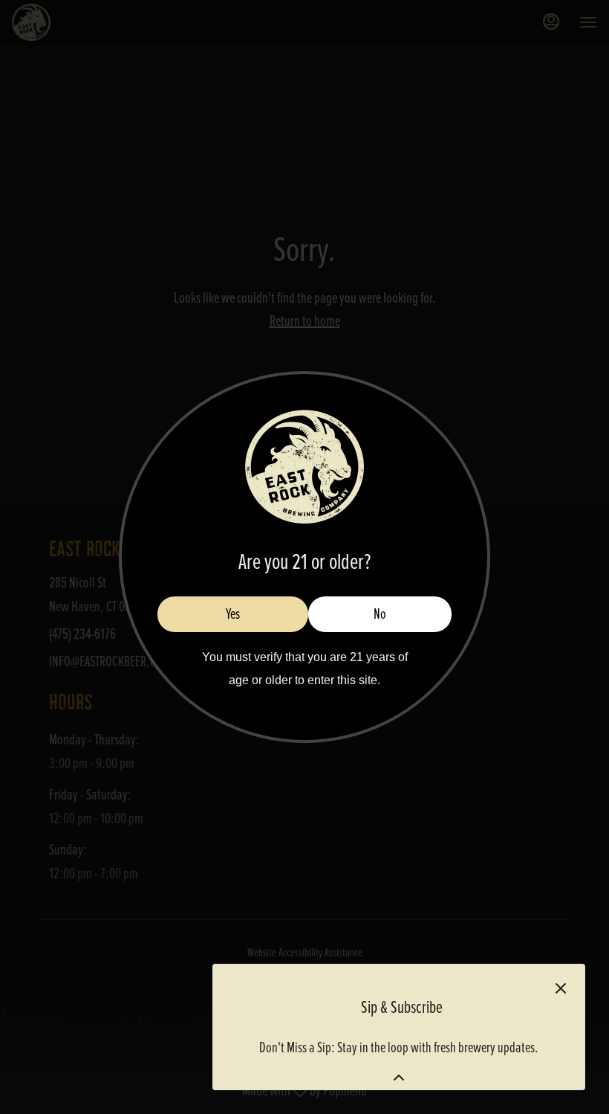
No (380, 614)
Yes (233, 614)
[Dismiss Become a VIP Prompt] (561, 988)
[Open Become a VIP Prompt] (399, 1077)
